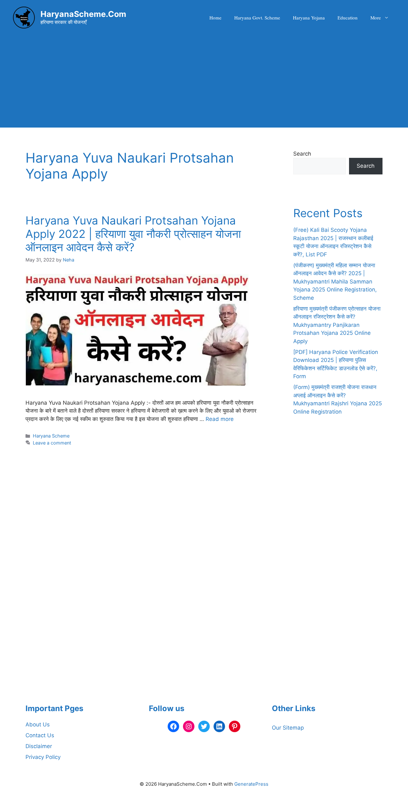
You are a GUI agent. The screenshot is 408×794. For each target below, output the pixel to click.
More (375, 17)
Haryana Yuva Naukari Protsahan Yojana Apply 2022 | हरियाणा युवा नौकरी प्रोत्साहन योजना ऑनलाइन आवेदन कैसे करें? (133, 234)
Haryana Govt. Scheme (257, 17)
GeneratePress (251, 784)
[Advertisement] (204, 83)
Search (302, 154)
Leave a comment (52, 442)
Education (348, 17)
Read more (220, 419)
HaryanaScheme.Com (83, 14)
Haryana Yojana (309, 17)
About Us (38, 724)
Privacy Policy (43, 757)
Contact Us (40, 735)
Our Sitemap (288, 727)
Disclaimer (39, 746)
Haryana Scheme (51, 435)
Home (215, 17)
